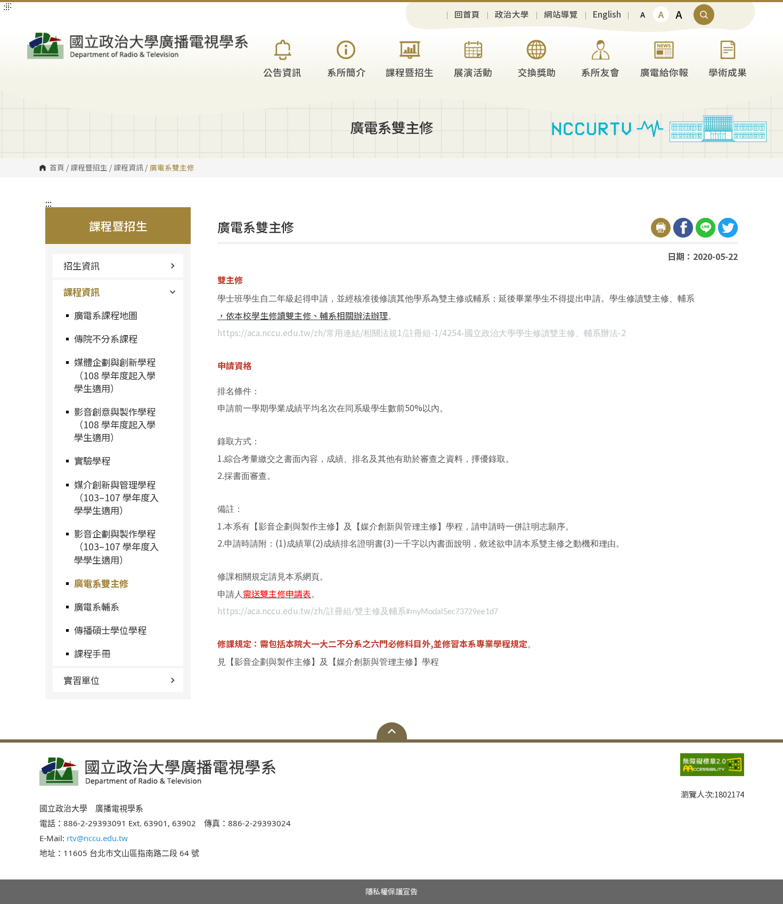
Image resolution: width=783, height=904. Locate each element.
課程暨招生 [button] (410, 72)
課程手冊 (92, 653)
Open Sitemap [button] (392, 730)
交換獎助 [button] (537, 72)
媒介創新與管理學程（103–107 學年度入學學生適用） (116, 497)
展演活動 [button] (473, 72)
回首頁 (467, 14)
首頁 (57, 168)
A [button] (642, 14)
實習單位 (81, 680)
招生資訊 (81, 265)
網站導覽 (561, 14)
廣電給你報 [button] (664, 72)
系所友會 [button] (600, 72)
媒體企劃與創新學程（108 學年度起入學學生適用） (115, 374)
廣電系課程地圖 (105, 315)
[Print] (661, 228)
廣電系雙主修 (101, 583)
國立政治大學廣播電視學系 (37, 36)
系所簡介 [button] (346, 72)
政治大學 (512, 14)
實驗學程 (92, 460)
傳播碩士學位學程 (110, 630)
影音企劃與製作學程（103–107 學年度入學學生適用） (116, 546)
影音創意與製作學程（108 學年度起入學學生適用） (115, 424)
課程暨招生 (89, 168)
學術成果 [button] (727, 72)
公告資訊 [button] (282, 72)
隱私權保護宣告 (391, 891)
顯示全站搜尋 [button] (704, 14)
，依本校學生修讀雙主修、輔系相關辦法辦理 (302, 315)
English (607, 14)
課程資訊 (128, 168)
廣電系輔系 (96, 606)
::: (48, 203)
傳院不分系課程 (105, 338)
